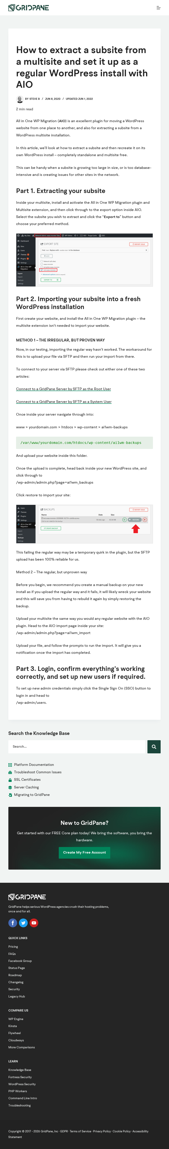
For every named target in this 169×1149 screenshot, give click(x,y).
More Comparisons (21, 1047)
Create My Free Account (84, 852)
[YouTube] (33, 926)
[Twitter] (23, 926)
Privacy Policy (102, 1131)
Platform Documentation (34, 765)
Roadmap (15, 975)
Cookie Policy (121, 1131)
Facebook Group (20, 961)
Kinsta (12, 1026)
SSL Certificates (27, 780)
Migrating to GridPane (32, 795)
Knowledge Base (19, 1070)
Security (14, 989)
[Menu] (159, 8)
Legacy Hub (16, 996)
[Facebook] (12, 926)
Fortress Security (20, 1077)
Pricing (13, 946)
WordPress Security (22, 1084)
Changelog (15, 982)
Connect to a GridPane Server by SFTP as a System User (64, 402)
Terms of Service (80, 1131)
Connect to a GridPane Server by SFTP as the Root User (63, 389)
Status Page (16, 968)
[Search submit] (154, 746)
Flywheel (14, 1033)
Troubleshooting (19, 1105)
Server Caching (26, 787)
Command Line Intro (22, 1098)
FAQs (12, 954)
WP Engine (15, 1019)
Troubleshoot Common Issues (37, 772)
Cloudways (16, 1040)
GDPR (64, 1131)
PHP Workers (17, 1091)
